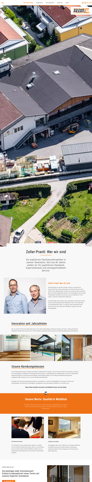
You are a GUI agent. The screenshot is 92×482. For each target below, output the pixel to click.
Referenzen (50, 3)
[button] (15, 348)
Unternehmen (28, 3)
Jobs (67, 3)
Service (59, 3)
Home (75, 2)
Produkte (39, 3)
